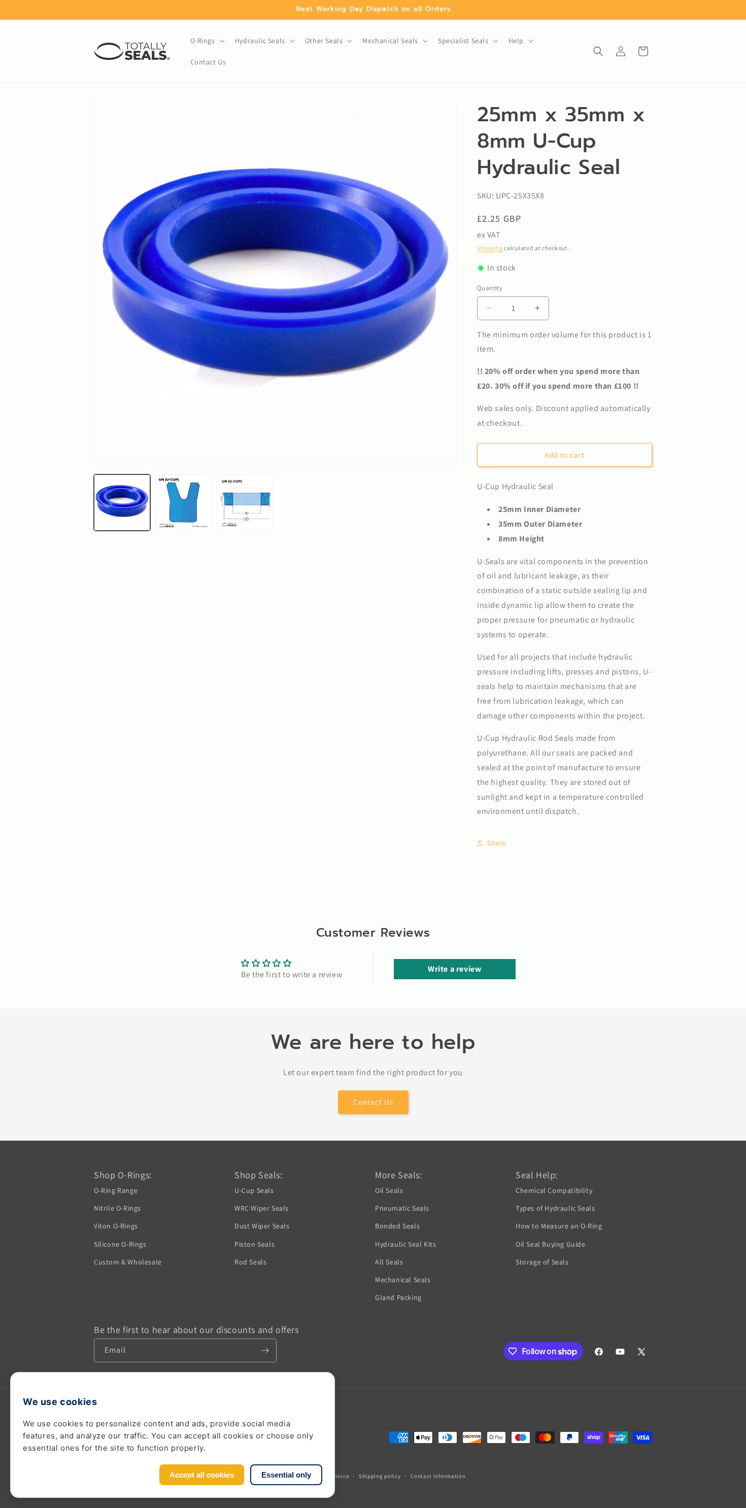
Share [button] (496, 842)
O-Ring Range (116, 1190)
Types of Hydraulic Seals (555, 1208)
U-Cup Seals (254, 1190)
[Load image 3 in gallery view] (245, 502)
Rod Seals (250, 1261)
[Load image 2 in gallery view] (183, 502)
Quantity (489, 288)
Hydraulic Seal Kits (405, 1244)
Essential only (286, 1474)
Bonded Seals (397, 1225)
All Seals (389, 1261)
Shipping (490, 248)
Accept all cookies (201, 1474)
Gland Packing (398, 1297)
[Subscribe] (265, 1350)
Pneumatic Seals (402, 1208)
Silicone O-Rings (120, 1244)
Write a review (454, 969)
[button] (206, 40)
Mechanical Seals (403, 1279)
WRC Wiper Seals (261, 1208)
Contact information (438, 1476)
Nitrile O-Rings (117, 1208)
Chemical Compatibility (554, 1190)
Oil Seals (389, 1190)
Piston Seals (254, 1244)
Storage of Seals (542, 1261)
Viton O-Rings (116, 1225)
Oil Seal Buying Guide (551, 1244)
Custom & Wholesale (128, 1261)
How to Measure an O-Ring (559, 1225)
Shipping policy (380, 1476)
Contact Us (373, 1102)
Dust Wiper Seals (262, 1225)
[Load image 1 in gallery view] (122, 502)
